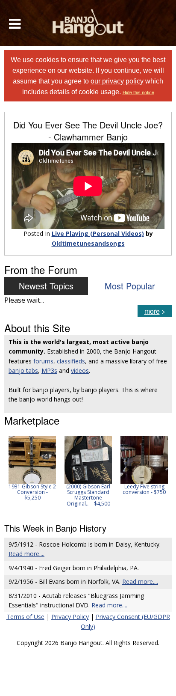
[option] (32, 468)
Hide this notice (138, 92)
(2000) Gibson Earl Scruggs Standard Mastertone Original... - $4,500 (88, 495)
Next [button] (159, 474)
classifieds (71, 361)
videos (80, 370)
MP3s (49, 370)
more (152, 311)
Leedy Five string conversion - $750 (144, 489)
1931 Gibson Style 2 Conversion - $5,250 (32, 492)
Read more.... (26, 554)
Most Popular (130, 286)
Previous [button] (8, 474)
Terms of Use (25, 617)
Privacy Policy (70, 617)
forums (43, 361)
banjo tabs (23, 370)
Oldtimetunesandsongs (88, 243)
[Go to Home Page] (88, 23)
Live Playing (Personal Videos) (98, 233)
